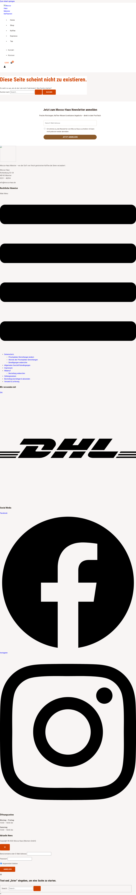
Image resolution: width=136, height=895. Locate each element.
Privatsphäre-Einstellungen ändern (21, 357)
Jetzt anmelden (70, 137)
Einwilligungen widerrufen (17, 363)
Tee (11, 41)
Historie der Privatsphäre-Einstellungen (23, 360)
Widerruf (7, 371)
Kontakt (11, 50)
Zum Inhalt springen (7, 1)
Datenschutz (9, 354)
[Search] (37, 888)
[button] (68, 271)
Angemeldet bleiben (10, 864)
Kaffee (12, 31)
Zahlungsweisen (10, 376)
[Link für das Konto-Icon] (5, 67)
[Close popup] (5, 847)
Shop (12, 25)
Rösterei (11, 55)
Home (12, 20)
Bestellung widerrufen (16, 373)
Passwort (3, 859)
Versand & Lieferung (11, 382)
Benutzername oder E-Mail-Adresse (13, 854)
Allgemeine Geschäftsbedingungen (17, 365)
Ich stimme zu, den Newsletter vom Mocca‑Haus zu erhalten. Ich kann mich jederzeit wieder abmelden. (70, 130)
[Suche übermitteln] (38, 92)
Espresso (13, 36)
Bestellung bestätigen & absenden (17, 379)
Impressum (8, 368)
